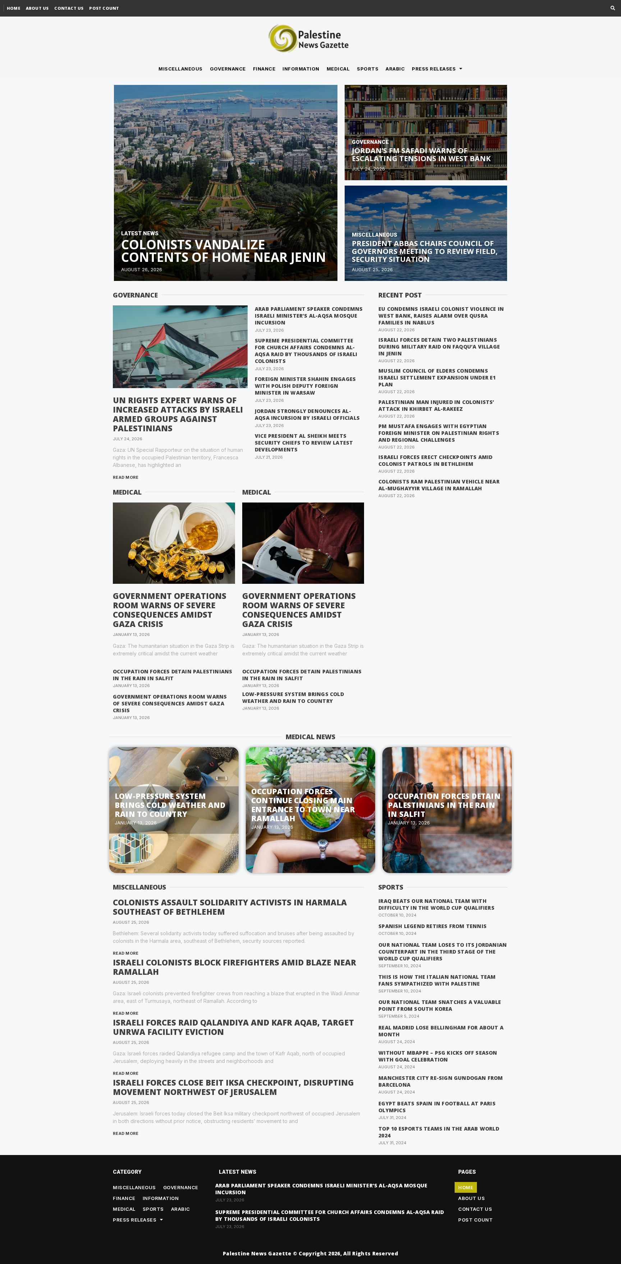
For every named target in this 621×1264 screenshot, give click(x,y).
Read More (126, 477)
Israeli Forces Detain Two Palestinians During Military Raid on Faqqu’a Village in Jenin (439, 346)
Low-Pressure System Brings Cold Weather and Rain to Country (293, 697)
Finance (264, 69)
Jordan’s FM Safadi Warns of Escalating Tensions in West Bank (421, 154)
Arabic (395, 69)
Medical (338, 69)
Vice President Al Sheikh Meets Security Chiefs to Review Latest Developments (304, 442)
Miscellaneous (180, 69)
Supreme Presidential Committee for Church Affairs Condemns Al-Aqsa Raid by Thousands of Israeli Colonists (306, 350)
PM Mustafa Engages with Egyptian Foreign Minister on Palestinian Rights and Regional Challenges (438, 433)
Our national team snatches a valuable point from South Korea (439, 1005)
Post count (104, 8)
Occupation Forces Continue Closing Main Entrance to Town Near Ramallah (303, 804)
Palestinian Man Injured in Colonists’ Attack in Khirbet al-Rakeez (436, 405)
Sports (367, 69)
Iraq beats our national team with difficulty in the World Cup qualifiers (436, 904)
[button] (612, 8)
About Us (37, 8)
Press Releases (434, 69)
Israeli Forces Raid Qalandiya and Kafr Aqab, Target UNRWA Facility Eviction (233, 1027)
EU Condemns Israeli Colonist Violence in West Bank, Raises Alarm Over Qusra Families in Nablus (441, 315)
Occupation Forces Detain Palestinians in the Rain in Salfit (172, 675)
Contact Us (68, 8)
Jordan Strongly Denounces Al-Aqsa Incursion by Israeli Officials (307, 414)
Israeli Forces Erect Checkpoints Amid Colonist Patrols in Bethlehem (435, 460)
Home (13, 8)
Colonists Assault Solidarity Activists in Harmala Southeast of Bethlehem (230, 907)
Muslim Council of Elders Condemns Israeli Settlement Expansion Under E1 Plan (437, 377)
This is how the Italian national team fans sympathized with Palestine (437, 980)
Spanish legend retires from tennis (432, 926)
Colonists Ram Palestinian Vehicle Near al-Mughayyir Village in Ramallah (439, 485)
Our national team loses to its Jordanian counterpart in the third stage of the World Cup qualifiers (442, 951)
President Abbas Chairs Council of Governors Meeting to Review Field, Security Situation (425, 251)
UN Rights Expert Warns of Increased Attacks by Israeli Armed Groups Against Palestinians (178, 414)
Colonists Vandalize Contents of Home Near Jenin (223, 250)
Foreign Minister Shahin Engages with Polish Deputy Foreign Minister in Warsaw (305, 386)
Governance (228, 69)
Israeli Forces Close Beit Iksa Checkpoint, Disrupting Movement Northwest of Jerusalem (233, 1087)
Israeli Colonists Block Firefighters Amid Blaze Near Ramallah (234, 967)
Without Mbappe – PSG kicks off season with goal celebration (437, 1056)
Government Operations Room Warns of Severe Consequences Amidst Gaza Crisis (169, 609)
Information (300, 69)
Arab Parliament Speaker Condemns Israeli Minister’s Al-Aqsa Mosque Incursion (309, 315)
